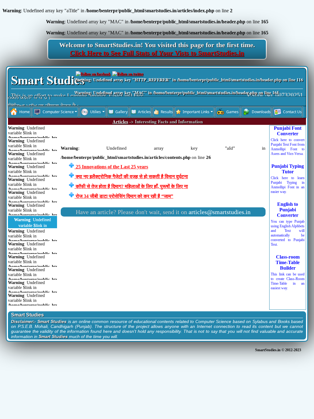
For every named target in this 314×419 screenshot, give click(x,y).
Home (24, 111)
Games (232, 111)
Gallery (121, 111)
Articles (144, 111)
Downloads (261, 111)
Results (167, 111)
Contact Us (292, 111)
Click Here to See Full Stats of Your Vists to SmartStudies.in (157, 53)
